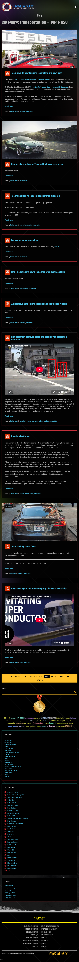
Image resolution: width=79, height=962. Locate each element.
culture (22, 721)
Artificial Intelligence (29, 718)
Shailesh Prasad (14, 111)
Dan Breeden (11, 803)
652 (56, 676)
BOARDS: (43, 935)
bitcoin (68, 718)
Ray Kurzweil (9, 748)
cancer (12, 721)
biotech (52, 718)
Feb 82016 (7, 240)
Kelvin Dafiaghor (13, 813)
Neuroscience (62, 723)
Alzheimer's (13, 718)
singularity (34, 726)
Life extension (37, 723)
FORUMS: (34, 947)
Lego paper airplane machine (24, 240)
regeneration (20, 726)
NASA (58, 724)
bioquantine (37, 718)
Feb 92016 (7, 73)
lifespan (46, 723)
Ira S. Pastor (11, 866)
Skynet (7, 754)
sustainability (28, 225)
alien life (7, 760)
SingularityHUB (10, 898)
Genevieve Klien (12, 792)
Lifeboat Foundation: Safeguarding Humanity (35, 7)
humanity (67, 721)
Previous (16, 676)
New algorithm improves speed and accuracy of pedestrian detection (39, 338)
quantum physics (29, 494)
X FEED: (28, 932)
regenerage (12, 726)
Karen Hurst (13, 573)
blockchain (73, 718)
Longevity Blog (10, 888)
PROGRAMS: (44, 941)
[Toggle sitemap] (72, 7)
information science (31, 421)
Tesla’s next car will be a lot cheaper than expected (35, 196)
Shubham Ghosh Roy (14, 797)
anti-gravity (8, 762)
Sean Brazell (11, 847)
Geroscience (9, 885)
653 (61, 676)
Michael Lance (12, 858)
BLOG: (42, 932)
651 (52, 676)
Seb (8, 855)
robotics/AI (22, 111)
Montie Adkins (12, 863)
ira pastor (27, 723)
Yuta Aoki (10, 832)
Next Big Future (10, 893)
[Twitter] (54, 953)
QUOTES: (43, 947)
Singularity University (12, 752)
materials (22, 494)
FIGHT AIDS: (29, 938)
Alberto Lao (11, 837)
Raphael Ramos (12, 842)
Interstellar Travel (20, 724)
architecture (9, 764)
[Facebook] (51, 953)
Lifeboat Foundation (13, 954)
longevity (53, 723)
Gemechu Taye (12, 810)
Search (75, 692)
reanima (71, 724)
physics (21, 662)
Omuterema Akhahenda (15, 824)
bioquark (45, 718)
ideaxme (72, 721)
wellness (68, 726)
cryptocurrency (18, 721)
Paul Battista (11, 808)
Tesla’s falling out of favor (23, 547)
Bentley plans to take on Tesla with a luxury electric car (37, 164)
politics (66, 723)
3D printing (8, 740)
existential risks (30, 721)
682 (68, 676)
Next (38, 680)
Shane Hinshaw (12, 839)
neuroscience (39, 421)
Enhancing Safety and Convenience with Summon (49, 87)
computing (22, 421)
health (53, 720)
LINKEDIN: (27, 929)
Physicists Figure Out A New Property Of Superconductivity (39, 589)
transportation (29, 111)
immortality (11, 723)
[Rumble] (66, 953)
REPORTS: (43, 938)
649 (40, 676)
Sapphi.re (32, 954)
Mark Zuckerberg (10, 756)
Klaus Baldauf (12, 826)
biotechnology (60, 718)
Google (48, 721)
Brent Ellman (11, 852)
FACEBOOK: (27, 926)
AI (9, 718)
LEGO (56, 247)
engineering (20, 573)
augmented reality (11, 770)
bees (6, 774)
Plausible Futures (10, 895)
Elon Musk (22, 225)
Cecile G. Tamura (13, 829)
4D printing (8, 742)
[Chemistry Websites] (39, 704)
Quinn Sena (11, 800)
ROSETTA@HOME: (27, 944)
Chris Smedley (12, 868)
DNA (6, 746)
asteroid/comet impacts (13, 766)
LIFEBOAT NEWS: (45, 926)
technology (51, 726)
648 (35, 676)
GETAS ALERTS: (44, 929)
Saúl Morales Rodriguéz (15, 795)
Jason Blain (11, 860)
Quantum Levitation (20, 436)
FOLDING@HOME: (27, 941)
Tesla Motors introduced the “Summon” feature (32, 80)
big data (7, 776)
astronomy (8, 768)
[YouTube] (62, 953)
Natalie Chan (11, 845)
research (27, 726)
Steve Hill (10, 850)
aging (6, 718)
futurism (45, 721)
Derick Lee (10, 834)
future (41, 721)
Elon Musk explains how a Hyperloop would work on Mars (38, 272)
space (26, 288)
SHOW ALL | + (7, 871)
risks (31, 726)
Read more (9, 106)
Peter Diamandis (10, 744)
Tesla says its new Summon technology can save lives (36, 73)
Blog (39, 15)
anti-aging (20, 718)
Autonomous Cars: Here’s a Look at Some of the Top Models (39, 304)
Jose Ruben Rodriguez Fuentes (17, 818)
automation (8, 772)
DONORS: (33, 935)
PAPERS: (43, 944)
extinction (36, 721)
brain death (8, 721)
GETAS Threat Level (39, 919)
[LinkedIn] (58, 953)
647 (31, 676)
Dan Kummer (11, 821)
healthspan (61, 721)
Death (25, 721)
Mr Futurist (8, 890)
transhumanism (60, 726)
